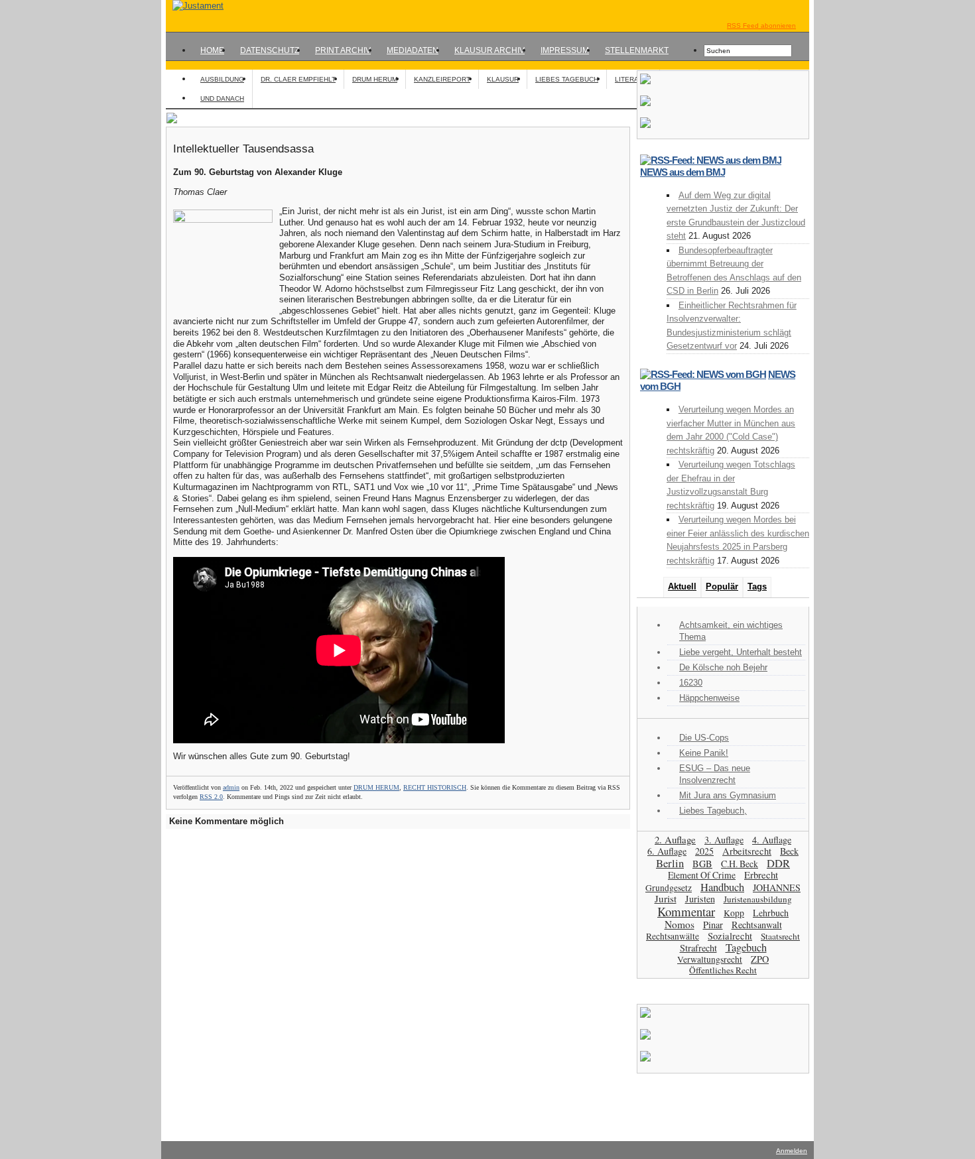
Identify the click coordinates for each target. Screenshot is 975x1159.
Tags (757, 586)
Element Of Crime (702, 875)
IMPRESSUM (565, 50)
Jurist (666, 898)
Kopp (734, 912)
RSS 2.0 (211, 796)
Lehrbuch (771, 912)
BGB (702, 863)
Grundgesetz (668, 888)
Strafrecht (698, 948)
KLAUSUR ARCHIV (489, 50)
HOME (212, 50)
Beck (789, 851)
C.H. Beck (739, 863)
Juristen (700, 898)
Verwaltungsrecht (709, 959)
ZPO (760, 959)
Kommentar (686, 911)
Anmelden (791, 1150)
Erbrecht (761, 874)
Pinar (713, 924)
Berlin (670, 863)
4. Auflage (771, 839)
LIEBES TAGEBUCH (566, 79)
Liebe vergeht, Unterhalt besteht (740, 652)
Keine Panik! (703, 753)
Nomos (679, 924)
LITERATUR (633, 79)
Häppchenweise (709, 698)
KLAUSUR (503, 79)
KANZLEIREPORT (442, 79)
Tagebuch (746, 947)
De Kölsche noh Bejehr (723, 667)
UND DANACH (222, 98)
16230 (690, 683)
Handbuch (722, 886)
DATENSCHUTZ (269, 50)
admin (231, 787)
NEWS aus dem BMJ (682, 172)
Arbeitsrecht (746, 851)
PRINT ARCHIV (343, 50)
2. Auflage (675, 839)
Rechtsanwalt (757, 924)
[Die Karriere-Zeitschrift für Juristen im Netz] (195, 6)
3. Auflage (724, 839)
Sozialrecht (730, 936)
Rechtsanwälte (672, 936)
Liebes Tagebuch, (713, 811)
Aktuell (682, 586)
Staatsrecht (780, 936)
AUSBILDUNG (222, 79)
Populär (722, 586)
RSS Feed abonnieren (761, 25)
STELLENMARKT (637, 50)
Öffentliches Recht (723, 970)
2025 (704, 851)
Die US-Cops (704, 738)
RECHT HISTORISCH (434, 787)
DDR (778, 863)
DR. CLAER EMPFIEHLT (298, 79)
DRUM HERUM (374, 79)
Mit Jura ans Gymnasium (727, 795)
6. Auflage (666, 851)
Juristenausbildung (758, 899)
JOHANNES (777, 887)
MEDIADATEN (412, 50)
